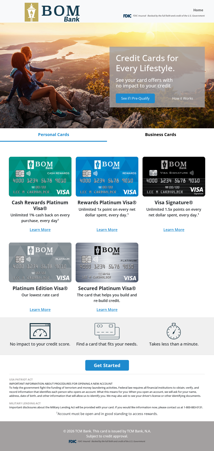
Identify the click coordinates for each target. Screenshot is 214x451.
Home (198, 10)
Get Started (107, 365)
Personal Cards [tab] (53, 134)
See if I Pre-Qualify (135, 98)
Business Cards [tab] (160, 134)
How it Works (182, 98)
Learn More (40, 229)
